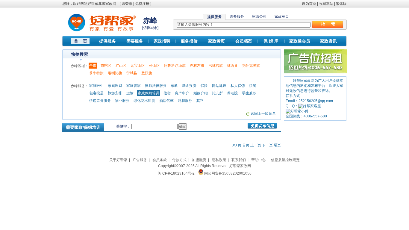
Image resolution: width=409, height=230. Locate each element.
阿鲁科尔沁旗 (175, 65)
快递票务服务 (100, 101)
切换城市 (150, 28)
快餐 (252, 86)
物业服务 (122, 101)
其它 (200, 101)
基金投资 (189, 86)
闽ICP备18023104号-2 (176, 173)
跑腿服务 (185, 101)
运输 (130, 93)
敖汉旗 (146, 73)
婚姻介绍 (200, 93)
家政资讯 (328, 41)
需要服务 (237, 16)
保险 (204, 86)
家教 (174, 86)
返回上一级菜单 (263, 113)
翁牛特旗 (96, 73)
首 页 (80, 41)
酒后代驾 (166, 101)
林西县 (232, 65)
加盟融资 (199, 160)
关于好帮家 (118, 160)
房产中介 (182, 93)
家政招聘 (162, 41)
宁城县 (131, 73)
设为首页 (309, 3)
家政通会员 (299, 41)
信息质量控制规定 (285, 160)
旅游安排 (115, 93)
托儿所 (217, 93)
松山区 (154, 65)
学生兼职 (249, 93)
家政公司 (259, 16)
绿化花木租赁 (144, 101)
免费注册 (142, 3)
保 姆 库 (270, 41)
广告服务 (140, 160)
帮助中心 (258, 160)
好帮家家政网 (240, 166)
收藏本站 (326, 3)
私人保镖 (238, 86)
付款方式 (179, 160)
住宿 (167, 93)
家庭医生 (96, 86)
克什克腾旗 (251, 65)
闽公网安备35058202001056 (228, 173)
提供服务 (107, 41)
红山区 (121, 65)
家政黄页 (282, 16)
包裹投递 (96, 93)
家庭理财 (115, 86)
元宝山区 (138, 65)
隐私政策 (219, 160)
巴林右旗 (215, 65)
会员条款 (159, 160)
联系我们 (238, 160)
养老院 (232, 93)
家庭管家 (133, 86)
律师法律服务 (155, 86)
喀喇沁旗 (115, 73)
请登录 (127, 3)
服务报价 (189, 41)
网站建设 (219, 86)
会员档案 (243, 41)
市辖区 (106, 65)
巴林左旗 (197, 65)
